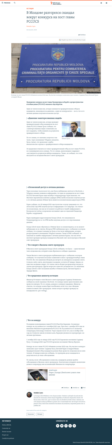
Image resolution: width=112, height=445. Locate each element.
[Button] (81, 35)
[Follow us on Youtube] (61, 425)
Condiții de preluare (8, 438)
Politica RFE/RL (6, 425)
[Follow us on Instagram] (66, 425)
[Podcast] (101, 3)
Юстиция (30, 9)
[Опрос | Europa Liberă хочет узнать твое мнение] (38, 374)
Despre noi (5, 435)
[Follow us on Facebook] (57, 425)
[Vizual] (106, 3)
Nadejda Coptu (31, 26)
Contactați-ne (6, 428)
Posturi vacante (6, 431)
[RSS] (70, 425)
